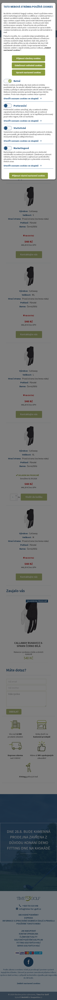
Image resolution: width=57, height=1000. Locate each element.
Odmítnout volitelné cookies (28, 65)
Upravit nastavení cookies (28, 72)
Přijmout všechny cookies (28, 58)
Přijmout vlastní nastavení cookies (28, 175)
